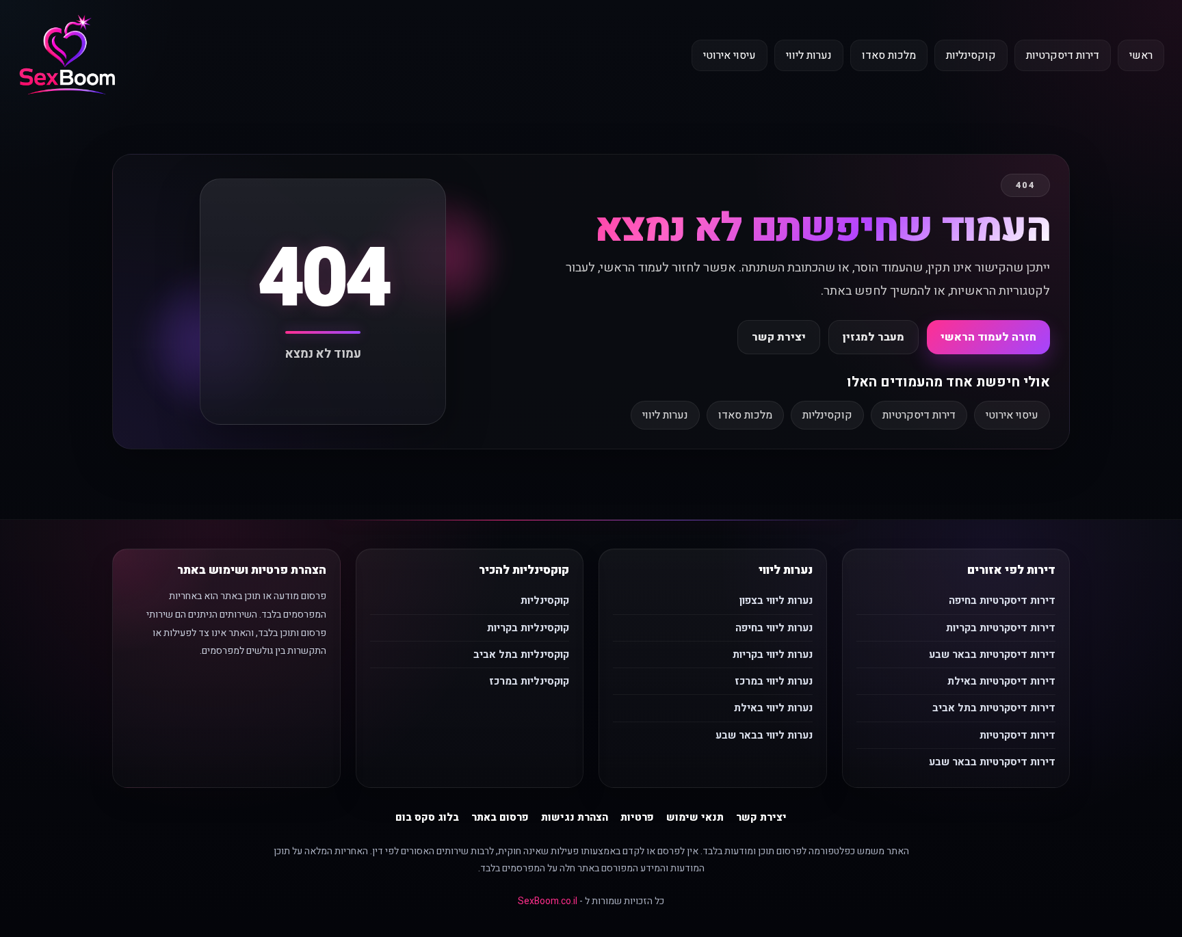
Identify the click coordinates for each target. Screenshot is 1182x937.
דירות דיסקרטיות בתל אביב (993, 707)
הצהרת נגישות (574, 817)
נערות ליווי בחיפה (774, 627)
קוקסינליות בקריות (528, 627)
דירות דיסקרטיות (1062, 55)
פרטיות (637, 817)
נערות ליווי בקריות (773, 654)
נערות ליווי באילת (773, 707)
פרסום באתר (500, 817)
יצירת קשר (779, 337)
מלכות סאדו (889, 55)
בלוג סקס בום (427, 817)
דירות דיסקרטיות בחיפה (1002, 600)
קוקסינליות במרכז (529, 681)
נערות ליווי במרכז (774, 681)
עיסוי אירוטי (729, 55)
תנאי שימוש (695, 817)
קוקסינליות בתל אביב (521, 654)
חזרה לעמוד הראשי (988, 337)
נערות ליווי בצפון (776, 600)
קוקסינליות (971, 55)
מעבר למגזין (873, 337)
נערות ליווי (809, 55)
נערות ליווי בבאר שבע (764, 735)
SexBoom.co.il (547, 901)
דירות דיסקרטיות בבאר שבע (992, 654)
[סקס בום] (67, 55)
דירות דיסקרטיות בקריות (1000, 627)
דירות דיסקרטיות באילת (1001, 681)
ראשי (1141, 55)
